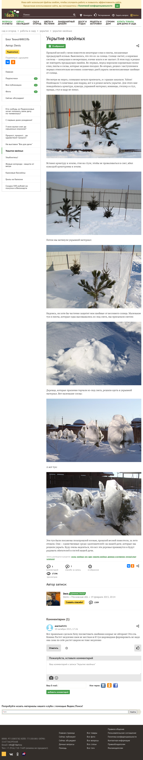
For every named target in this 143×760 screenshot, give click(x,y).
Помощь (62, 748)
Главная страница (67, 733)
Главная (9, 72)
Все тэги (91, 748)
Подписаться (12, 52)
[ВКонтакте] (8, 62)
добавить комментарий (58, 692)
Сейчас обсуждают (15, 98)
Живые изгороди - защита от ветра (20, 165)
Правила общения (116, 729)
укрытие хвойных (100, 557)
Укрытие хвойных (14, 151)
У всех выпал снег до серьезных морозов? (16, 127)
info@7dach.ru (15, 744)
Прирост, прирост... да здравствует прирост (17, 136)
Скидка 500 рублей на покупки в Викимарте (17, 187)
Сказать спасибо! (74, 602)
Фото (20, 91)
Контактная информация (119, 740)
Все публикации (20, 85)
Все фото (91, 736)
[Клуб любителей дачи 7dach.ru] (11, 13)
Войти (136, 15)
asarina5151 (61, 626)
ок (117, 6)
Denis (17, 45)
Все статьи (91, 744)
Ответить (53, 648)
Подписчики (20, 78)
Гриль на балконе (14, 179)
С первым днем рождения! (19, 120)
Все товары (92, 733)
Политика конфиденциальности (122, 736)
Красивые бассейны (15, 173)
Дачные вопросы (66, 744)
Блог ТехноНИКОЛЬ (17, 39)
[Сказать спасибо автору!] (137, 647)
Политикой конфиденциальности (95, 5)
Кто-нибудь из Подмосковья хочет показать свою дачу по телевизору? (20, 111)
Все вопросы (93, 740)
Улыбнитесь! (12, 157)
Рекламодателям (115, 748)
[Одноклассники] (13, 62)
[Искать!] (74, 14)
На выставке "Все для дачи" (19, 144)
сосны (73, 557)
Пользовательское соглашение (122, 733)
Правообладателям (116, 744)
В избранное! (58, 46)
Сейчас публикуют (67, 736)
